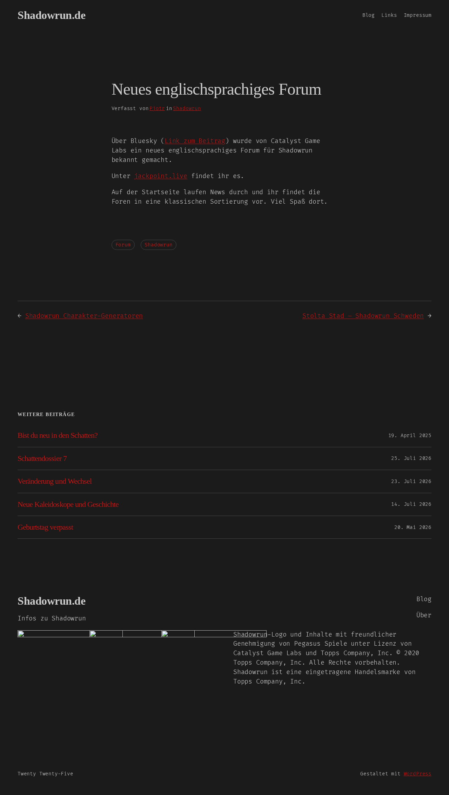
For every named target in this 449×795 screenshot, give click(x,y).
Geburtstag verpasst (45, 527)
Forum (123, 245)
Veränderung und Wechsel (55, 481)
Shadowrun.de (51, 15)
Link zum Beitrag (195, 141)
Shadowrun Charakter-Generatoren (84, 316)
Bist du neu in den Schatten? (58, 435)
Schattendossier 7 (42, 458)
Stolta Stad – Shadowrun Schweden (363, 316)
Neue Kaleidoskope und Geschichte (68, 504)
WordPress (417, 774)
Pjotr (157, 108)
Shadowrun (187, 108)
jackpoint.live (160, 176)
